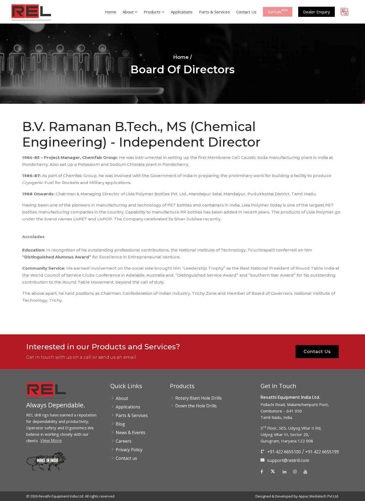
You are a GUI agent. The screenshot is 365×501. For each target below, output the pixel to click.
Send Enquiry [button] (359, 332)
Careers (123, 441)
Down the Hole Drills (196, 406)
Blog (120, 424)
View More (51, 440)
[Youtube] (305, 471)
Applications (128, 407)
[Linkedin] (284, 471)
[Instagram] (295, 471)
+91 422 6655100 (284, 452)
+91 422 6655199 (322, 452)
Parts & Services (132, 415)
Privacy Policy (129, 450)
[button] (31, 11)
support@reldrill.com (288, 460)
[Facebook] (263, 471)
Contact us (126, 458)
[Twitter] (273, 473)
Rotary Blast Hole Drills (198, 398)
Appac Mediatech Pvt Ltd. (318, 496)
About (122, 398)
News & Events (130, 432)
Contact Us (317, 351)
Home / (182, 57)
